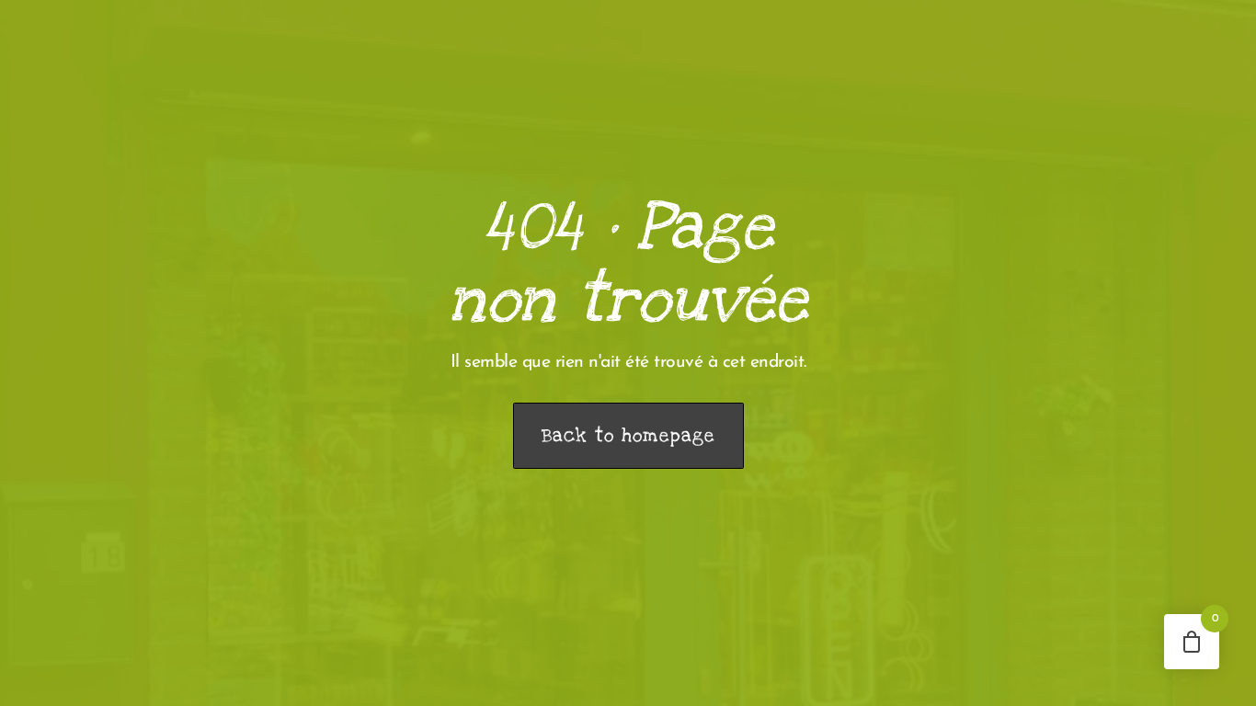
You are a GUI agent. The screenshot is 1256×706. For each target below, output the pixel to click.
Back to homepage (628, 436)
